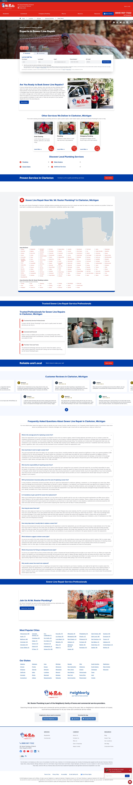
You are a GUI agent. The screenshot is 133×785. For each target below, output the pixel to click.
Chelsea (32, 261)
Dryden (41, 261)
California (22, 672)
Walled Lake (98, 273)
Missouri (58, 672)
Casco (31, 259)
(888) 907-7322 (123, 13)
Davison (41, 287)
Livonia (69, 255)
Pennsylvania (82, 672)
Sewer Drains (26, 166)
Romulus (88, 265)
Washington (107, 249)
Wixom (106, 269)
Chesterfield (32, 263)
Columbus (32, 275)
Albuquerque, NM (24, 633)
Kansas (46, 667)
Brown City (32, 253)
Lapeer (59, 285)
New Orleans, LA (72, 639)
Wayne (106, 253)
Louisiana (46, 672)
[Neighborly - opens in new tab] (26, 756)
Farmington (42, 273)
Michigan (39, 18)
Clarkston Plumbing (49, 18)
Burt (31, 283)
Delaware (34, 664)
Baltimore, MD (24, 639)
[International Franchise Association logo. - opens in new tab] (22, 756)
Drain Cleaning (38, 136)
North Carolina (71, 678)
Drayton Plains (42, 259)
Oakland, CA (71, 642)
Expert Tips (107, 738)
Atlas (22, 285)
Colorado (22, 675)
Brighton (32, 251)
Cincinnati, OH (24, 642)
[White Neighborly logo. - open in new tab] (4, 1)
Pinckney (79, 269)
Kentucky (46, 669)
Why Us (64, 13)
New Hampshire (72, 667)
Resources (97, 13)
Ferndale (41, 275)
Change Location (22, 7)
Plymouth (79, 273)
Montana (58, 675)
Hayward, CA (47, 643)
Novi (78, 259)
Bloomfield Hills (24, 277)
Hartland (60, 251)
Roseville (88, 267)
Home (23, 18)
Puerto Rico (82, 675)
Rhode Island (82, 678)
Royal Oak (88, 269)
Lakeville (69, 249)
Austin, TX (22, 636)
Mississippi (58, 669)
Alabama (22, 664)
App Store (76, 719)
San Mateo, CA (95, 642)
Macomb (69, 257)
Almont (22, 255)
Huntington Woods (60, 264)
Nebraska (58, 678)
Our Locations (108, 741)
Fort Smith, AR (47, 638)
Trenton (97, 267)
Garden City (51, 259)
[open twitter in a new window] (130, 23)
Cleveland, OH (24, 644)
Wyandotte (107, 271)
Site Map (106, 743)
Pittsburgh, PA (83, 639)
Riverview (88, 257)
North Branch (79, 253)
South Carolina (95, 664)
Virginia (93, 678)
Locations (31, 18)
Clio (40, 285)
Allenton (22, 253)
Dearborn (41, 253)
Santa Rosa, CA (95, 644)
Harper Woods (51, 275)
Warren (97, 275)
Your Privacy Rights (87, 774)
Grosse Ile (51, 265)
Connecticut (23, 678)
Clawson (32, 267)
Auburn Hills (23, 265)
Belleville (23, 271)
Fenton (50, 283)
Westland (107, 259)
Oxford (78, 267)
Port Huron (88, 249)
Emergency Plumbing (44, 13)
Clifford (31, 269)
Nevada (70, 664)
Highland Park (61, 257)
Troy (96, 269)
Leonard (69, 251)
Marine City (70, 263)
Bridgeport (23, 287)
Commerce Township (42, 250)
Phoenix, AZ (82, 636)
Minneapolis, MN (72, 636)
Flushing (50, 285)
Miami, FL (58, 647)
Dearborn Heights (43, 255)
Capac (31, 257)
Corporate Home (108, 746)
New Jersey (71, 669)
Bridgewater (32, 249)
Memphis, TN (59, 642)
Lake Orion (60, 273)
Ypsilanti (106, 275)
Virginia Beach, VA (108, 644)
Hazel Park (60, 253)
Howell (59, 261)
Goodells (50, 261)
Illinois (33, 675)
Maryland (46, 675)
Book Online (109, 13)
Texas (92, 672)
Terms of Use (47, 774)
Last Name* (40, 59)
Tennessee (94, 669)
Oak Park (79, 261)
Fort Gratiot (51, 251)
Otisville (69, 287)
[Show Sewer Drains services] (48, 166)
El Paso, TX (35, 649)
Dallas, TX (34, 641)
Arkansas (22, 669)
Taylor (97, 265)
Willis (106, 267)
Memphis (69, 269)
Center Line (32, 287)
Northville (79, 257)
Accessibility (64, 774)
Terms (38, 67)
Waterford (107, 251)
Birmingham (23, 275)
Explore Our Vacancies (27, 608)
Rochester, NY (83, 647)
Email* (55, 59)
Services (46, 732)
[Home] (20, 18)
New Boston (79, 249)
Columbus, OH (36, 638)
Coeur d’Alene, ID (24, 647)
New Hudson (79, 251)
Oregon (81, 669)
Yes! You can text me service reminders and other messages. (37, 65)
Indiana (34, 678)
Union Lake (98, 271)
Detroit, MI (35, 646)
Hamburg (51, 271)
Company (76, 732)
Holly (59, 259)
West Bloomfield (108, 257)
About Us (80, 13)
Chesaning (42, 283)
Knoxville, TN (59, 633)
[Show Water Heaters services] (80, 162)
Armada (22, 283)
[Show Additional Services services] (80, 166)
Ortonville (79, 265)
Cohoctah (32, 271)
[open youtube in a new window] (120, 23)
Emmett (41, 269)
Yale (106, 273)
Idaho (33, 672)
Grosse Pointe (51, 267)
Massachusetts (48, 678)
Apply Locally (127, 6)
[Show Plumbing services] (48, 162)
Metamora (70, 271)
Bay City (22, 269)
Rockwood (88, 261)
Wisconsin (105, 669)
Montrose (60, 287)
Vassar (78, 287)
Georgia (34, 669)
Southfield (98, 259)
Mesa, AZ (58, 644)
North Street (79, 255)
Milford (69, 275)
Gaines (50, 287)
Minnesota (58, 667)
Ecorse (41, 265)
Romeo (87, 263)
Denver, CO (35, 643)
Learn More (37, 149)
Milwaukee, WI (71, 633)
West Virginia (106, 667)
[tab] (27, 53)
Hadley (50, 269)
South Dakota (95, 667)
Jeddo (59, 269)
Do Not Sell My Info (73, 774)
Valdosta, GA (106, 642)
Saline (97, 249)
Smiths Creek (98, 255)
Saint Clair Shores (89, 273)
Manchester (70, 261)
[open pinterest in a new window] (117, 23)
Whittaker (107, 265)
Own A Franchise (77, 743)
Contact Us (76, 738)
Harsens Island (61, 249)
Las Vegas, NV (59, 636)
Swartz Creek (79, 285)
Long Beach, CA (60, 639)
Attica (22, 263)
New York (70, 675)
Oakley (69, 285)
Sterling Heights (99, 263)
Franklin (50, 257)
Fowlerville (51, 253)
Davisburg (42, 251)
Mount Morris (70, 283)
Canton (31, 255)
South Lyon (98, 257)
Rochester (88, 259)
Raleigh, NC (82, 644)
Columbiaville (33, 273)
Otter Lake (79, 283)
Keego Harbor (61, 271)
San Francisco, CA (96, 639)
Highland (60, 255)
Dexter (41, 257)
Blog (105, 735)
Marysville (70, 265)
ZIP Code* (88, 59)
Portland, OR (82, 642)
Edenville (41, 267)
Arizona (22, 667)
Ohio (80, 664)
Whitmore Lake (108, 263)
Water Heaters (58, 162)
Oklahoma (82, 667)
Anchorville (23, 257)
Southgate (98, 261)
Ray (87, 251)
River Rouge (88, 255)
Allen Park (23, 251)
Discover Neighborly (50, 719)
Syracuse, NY (106, 636)
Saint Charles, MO (96, 633)
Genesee (60, 283)
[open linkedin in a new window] (127, 23)
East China (42, 263)
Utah (92, 675)
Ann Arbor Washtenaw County (23, 260)
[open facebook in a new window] (114, 23)
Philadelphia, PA (83, 633)
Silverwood (98, 253)
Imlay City (60, 265)
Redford (87, 253)
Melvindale (70, 267)
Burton (31, 285)
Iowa (45, 664)
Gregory (50, 263)
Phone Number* (73, 59)
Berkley (22, 273)
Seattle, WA (94, 647)
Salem (87, 275)
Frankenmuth (51, 255)
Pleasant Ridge (80, 271)
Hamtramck (51, 273)
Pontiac (78, 275)
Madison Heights (71, 259)
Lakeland (60, 275)
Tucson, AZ (106, 639)
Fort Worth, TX (48, 641)
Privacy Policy (43, 67)
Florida (34, 667)
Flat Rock (51, 249)
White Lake (107, 261)
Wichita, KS (106, 647)
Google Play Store (89, 719)
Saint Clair (88, 271)
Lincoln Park (70, 253)
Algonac (22, 249)
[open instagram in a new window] (124, 23)
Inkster (59, 267)
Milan (69, 273)
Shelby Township (99, 251)
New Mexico (71, 672)
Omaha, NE (70, 649)
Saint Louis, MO (95, 636)
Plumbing (60, 136)
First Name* (24, 59)
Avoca (22, 267)
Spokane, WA (106, 633)
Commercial (24, 13)
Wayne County (108, 255)
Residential (6, 13)
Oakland (78, 263)
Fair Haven (42, 271)
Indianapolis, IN (48, 646)
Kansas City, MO (48, 649)
